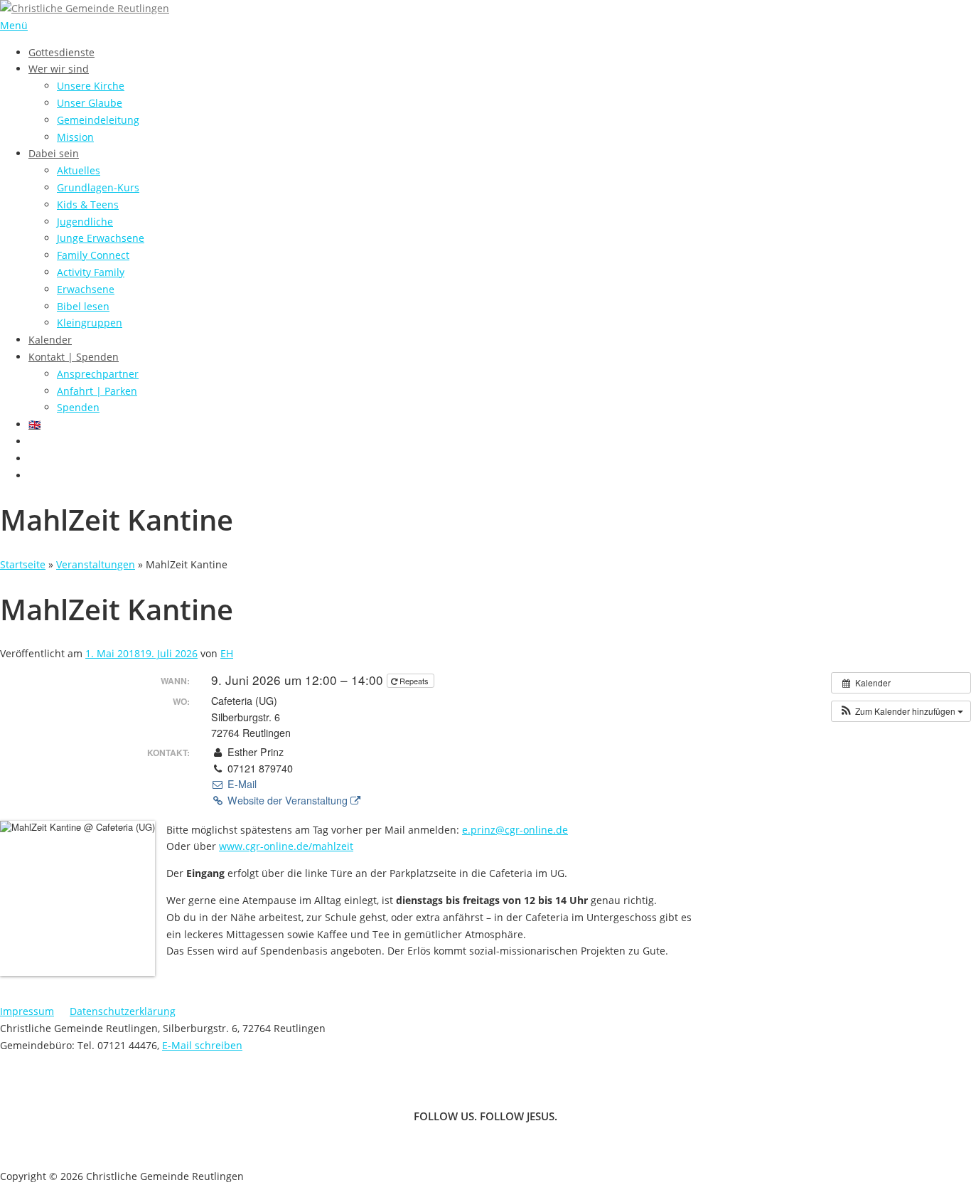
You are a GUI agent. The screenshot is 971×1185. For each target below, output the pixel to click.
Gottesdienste (61, 52)
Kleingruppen (89, 322)
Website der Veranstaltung (287, 800)
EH (226, 653)
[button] (901, 711)
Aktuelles (78, 170)
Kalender (50, 339)
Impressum (27, 1011)
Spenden (78, 407)
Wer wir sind (58, 68)
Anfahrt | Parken (97, 391)
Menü (14, 25)
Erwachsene (85, 289)
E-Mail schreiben (202, 1045)
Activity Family (90, 272)
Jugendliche (85, 221)
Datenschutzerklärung (123, 1011)
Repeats (414, 680)
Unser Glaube (89, 103)
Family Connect (93, 255)
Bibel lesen (83, 306)
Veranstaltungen (95, 564)
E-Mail (240, 784)
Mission (75, 137)
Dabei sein (53, 153)
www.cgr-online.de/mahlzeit (286, 846)
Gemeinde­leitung (98, 120)
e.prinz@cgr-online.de (515, 829)
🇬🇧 (34, 424)
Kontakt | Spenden (73, 356)
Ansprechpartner (98, 374)
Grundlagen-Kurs (98, 187)
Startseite (22, 564)
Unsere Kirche (90, 85)
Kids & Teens (88, 204)
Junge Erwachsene (100, 238)
